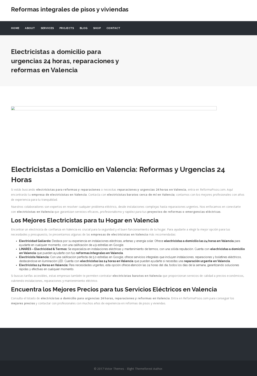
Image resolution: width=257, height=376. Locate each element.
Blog (84, 28)
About (30, 28)
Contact (113, 28)
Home (15, 28)
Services (47, 28)
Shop (97, 28)
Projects (66, 28)
